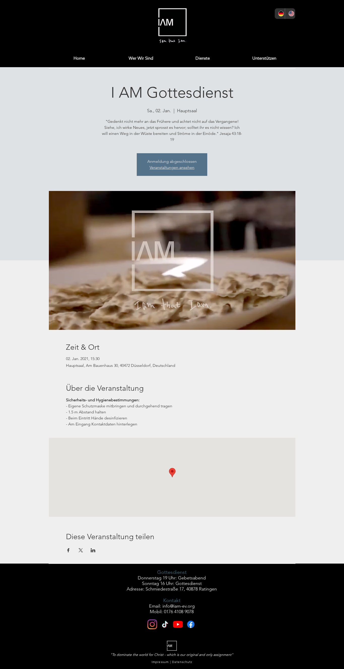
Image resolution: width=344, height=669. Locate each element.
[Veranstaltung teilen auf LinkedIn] (93, 550)
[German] (280, 13)
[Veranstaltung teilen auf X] (80, 550)
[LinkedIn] (264, 27)
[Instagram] (227, 27)
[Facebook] (239, 27)
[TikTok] (289, 27)
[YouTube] (276, 27)
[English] (290, 13)
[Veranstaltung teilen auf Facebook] (68, 550)
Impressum (160, 662)
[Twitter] (252, 27)
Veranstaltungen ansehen (172, 167)
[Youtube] (178, 624)
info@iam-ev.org (178, 606)
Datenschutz (182, 662)
